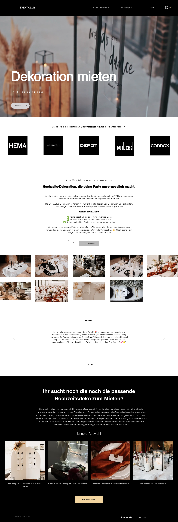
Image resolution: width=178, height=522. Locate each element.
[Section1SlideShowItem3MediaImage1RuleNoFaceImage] (92, 364)
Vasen (39, 415)
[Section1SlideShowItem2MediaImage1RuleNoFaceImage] (89, 364)
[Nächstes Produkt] (176, 460)
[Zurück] (14, 338)
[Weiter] (164, 338)
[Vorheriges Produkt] (1, 460)
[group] (89, 464)
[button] (171, 7)
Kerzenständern (138, 412)
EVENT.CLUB (27, 7)
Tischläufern (60, 415)
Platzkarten (48, 415)
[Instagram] (166, 7)
